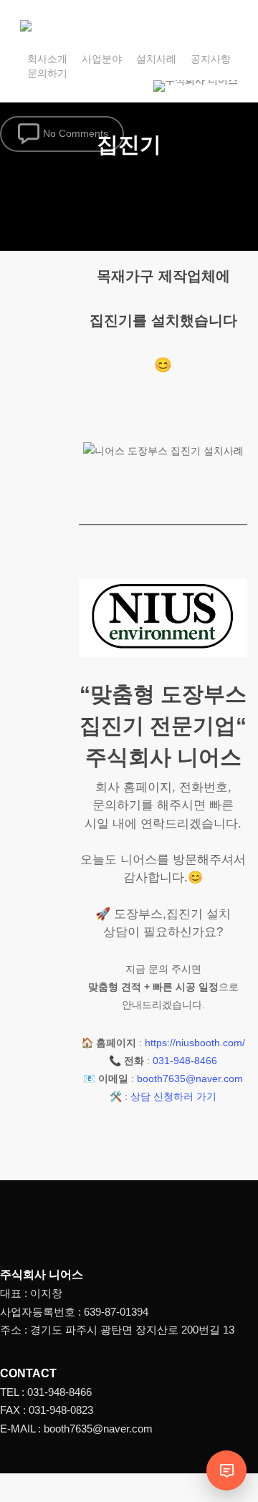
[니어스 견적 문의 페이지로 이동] (226, 1470)
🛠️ (116, 1096)
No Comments (74, 132)
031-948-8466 (185, 1060)
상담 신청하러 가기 (173, 1096)
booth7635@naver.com (190, 1078)
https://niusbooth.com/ (195, 1042)
